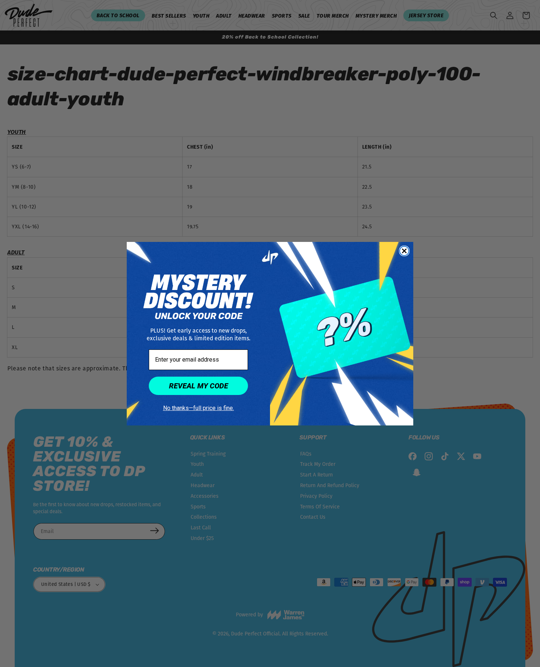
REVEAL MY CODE (198, 385)
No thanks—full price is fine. (198, 408)
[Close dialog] (404, 250)
